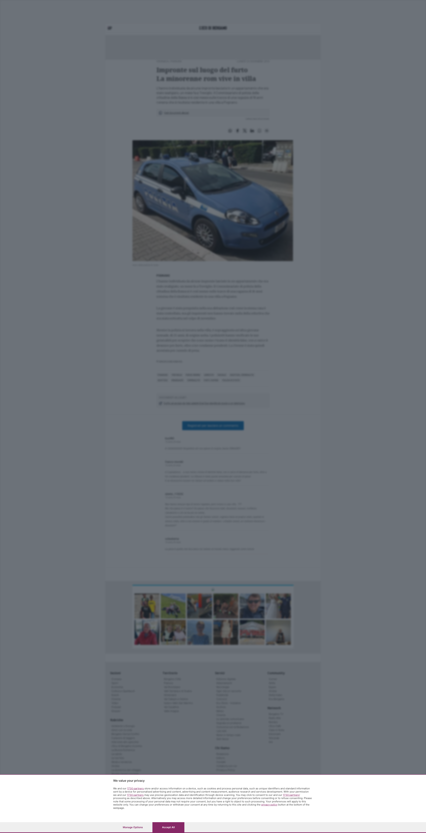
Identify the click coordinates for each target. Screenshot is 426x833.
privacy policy (269, 804)
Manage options (133, 827)
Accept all (168, 827)
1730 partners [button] (135, 788)
